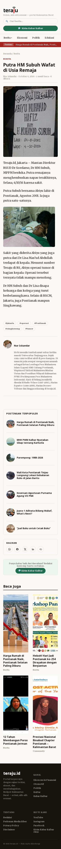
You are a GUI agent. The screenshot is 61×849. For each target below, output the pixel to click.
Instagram (39, 821)
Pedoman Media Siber (15, 821)
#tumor (29, 329)
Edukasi (49, 37)
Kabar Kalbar (40, 796)
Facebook (39, 825)
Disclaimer (9, 829)
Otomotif (39, 784)
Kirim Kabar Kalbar (32, 28)
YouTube (38, 817)
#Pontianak (40, 323)
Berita (7, 37)
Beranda (7, 54)
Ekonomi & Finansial (45, 780)
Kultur (37, 792)
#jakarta (9, 323)
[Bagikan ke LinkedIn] (33, 549)
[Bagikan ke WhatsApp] (9, 549)
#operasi (24, 323)
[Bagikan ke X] (25, 549)
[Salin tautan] (41, 549)
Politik (36, 37)
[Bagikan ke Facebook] (17, 549)
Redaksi (7, 817)
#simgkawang (12, 329)
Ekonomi (22, 37)
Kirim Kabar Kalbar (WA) (44, 830)
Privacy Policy (11, 825)
